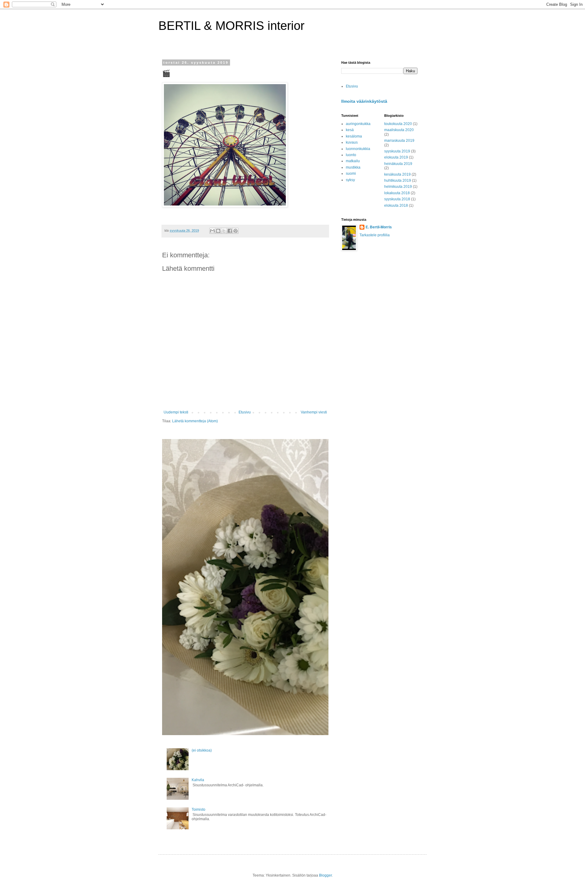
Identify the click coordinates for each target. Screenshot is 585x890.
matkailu (353, 161)
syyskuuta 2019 (397, 151)
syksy (350, 180)
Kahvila (198, 780)
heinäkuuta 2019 (398, 164)
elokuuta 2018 (396, 205)
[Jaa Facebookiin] (230, 231)
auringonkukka (358, 124)
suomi (351, 173)
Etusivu (245, 412)
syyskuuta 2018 (397, 199)
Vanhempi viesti (314, 412)
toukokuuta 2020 (398, 124)
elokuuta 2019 (396, 157)
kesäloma (354, 136)
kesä (350, 130)
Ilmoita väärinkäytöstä (364, 101)
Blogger (325, 875)
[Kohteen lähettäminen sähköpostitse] (212, 231)
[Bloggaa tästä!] (218, 231)
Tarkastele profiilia (375, 235)
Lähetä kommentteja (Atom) (195, 421)
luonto (351, 155)
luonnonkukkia (358, 149)
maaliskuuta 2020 (399, 130)
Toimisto (198, 809)
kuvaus (352, 142)
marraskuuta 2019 (399, 140)
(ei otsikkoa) (202, 750)
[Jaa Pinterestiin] (235, 231)
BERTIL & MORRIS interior (231, 25)
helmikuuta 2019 (398, 186)
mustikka (353, 167)
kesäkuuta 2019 (397, 174)
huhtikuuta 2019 (397, 180)
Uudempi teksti (176, 412)
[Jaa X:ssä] (224, 231)
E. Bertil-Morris (379, 227)
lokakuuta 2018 (397, 193)
